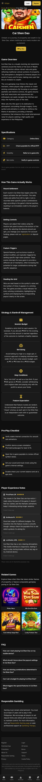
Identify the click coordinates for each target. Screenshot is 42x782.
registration (26, 234)
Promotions (4, 749)
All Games (11, 8)
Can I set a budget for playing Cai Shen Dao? (19, 679)
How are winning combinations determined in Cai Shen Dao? (20, 671)
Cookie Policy (25, 759)
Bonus (23, 749)
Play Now (21, 49)
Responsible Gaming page (20, 723)
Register (36, 3)
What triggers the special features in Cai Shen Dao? (20, 687)
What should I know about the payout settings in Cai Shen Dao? (20, 661)
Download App (6, 746)
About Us (4, 752)
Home (3, 8)
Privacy (3, 759)
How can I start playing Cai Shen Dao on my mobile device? (19, 652)
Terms (23, 756)
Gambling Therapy (28, 726)
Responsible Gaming (7, 756)
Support (24, 752)
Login (28, 3)
